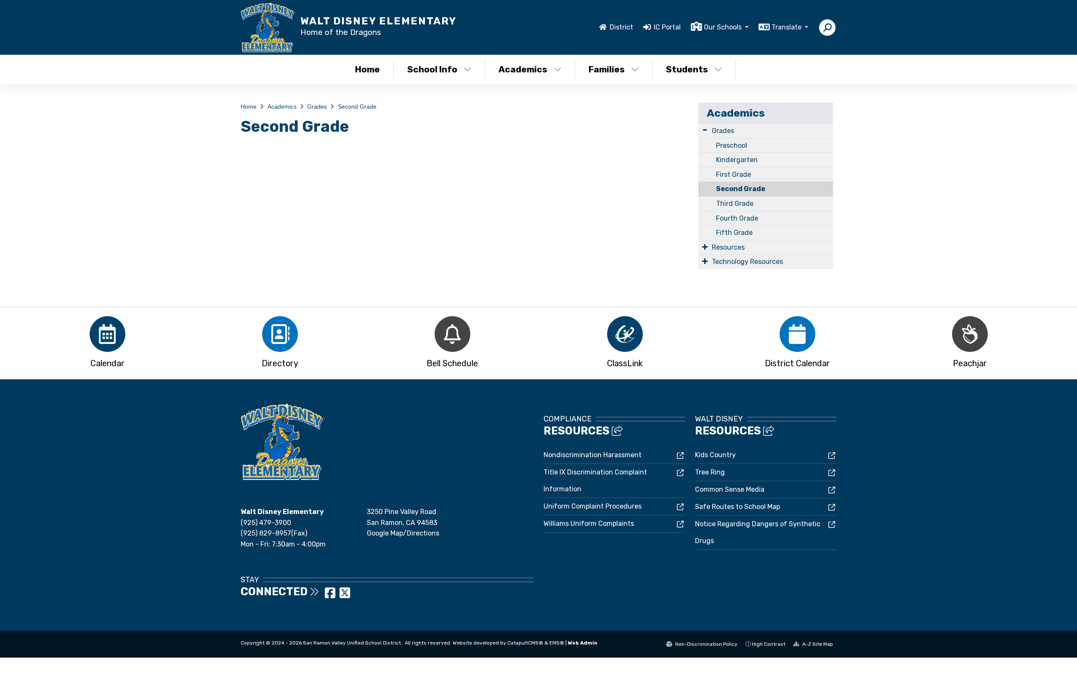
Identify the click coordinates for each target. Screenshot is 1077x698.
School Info (432, 69)
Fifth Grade (734, 233)
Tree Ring (710, 472)
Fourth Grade (737, 218)
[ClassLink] (624, 334)
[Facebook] (331, 595)
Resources (728, 247)
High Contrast (768, 644)
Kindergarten (737, 160)
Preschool (731, 145)
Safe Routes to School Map (737, 507)
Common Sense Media (729, 489)
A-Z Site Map (817, 644)
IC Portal (667, 27)
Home (367, 69)
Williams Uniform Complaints (589, 523)
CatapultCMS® (525, 643)
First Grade (733, 174)
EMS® (556, 643)
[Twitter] (345, 595)
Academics (523, 69)
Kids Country (715, 455)
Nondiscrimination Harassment (593, 455)
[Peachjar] (969, 334)
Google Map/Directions (403, 533)
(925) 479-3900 (266, 523)
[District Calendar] (797, 334)
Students (687, 69)
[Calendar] (107, 334)
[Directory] (279, 334)
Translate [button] (787, 27)
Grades (317, 106)
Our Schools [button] (723, 27)
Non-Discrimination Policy (705, 644)
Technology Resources (747, 262)
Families (607, 69)
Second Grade (357, 106)
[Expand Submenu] (705, 129)
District (621, 27)
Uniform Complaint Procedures (593, 506)
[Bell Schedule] (452, 334)
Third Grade (734, 204)
